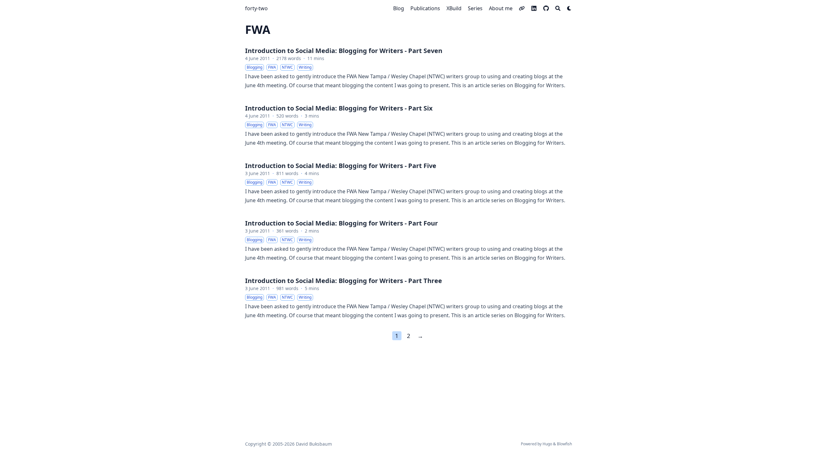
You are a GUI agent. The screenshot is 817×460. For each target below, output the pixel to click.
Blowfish (564, 444)
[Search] (557, 8)
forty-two (256, 8)
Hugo (547, 444)
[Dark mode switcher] (569, 8)
